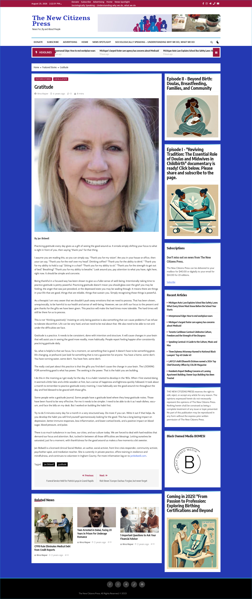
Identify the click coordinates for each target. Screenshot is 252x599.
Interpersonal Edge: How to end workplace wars (190, 315)
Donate (75, 1)
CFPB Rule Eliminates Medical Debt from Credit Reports (52, 548)
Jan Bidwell (49, 464)
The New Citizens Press (61, 21)
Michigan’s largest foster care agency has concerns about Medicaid (95, 50)
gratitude (62, 464)
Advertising (98, 1)
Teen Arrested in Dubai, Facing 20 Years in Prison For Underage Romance (94, 533)
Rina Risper (42, 93)
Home (109, 1)
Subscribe (86, 1)
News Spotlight (122, 1)
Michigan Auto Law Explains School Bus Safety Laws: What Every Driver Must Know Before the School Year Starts (180, 50)
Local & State (60, 79)
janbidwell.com (138, 455)
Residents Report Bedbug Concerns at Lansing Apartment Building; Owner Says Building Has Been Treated (190, 375)
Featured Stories (43, 79)
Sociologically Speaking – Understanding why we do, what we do (104, 5)
